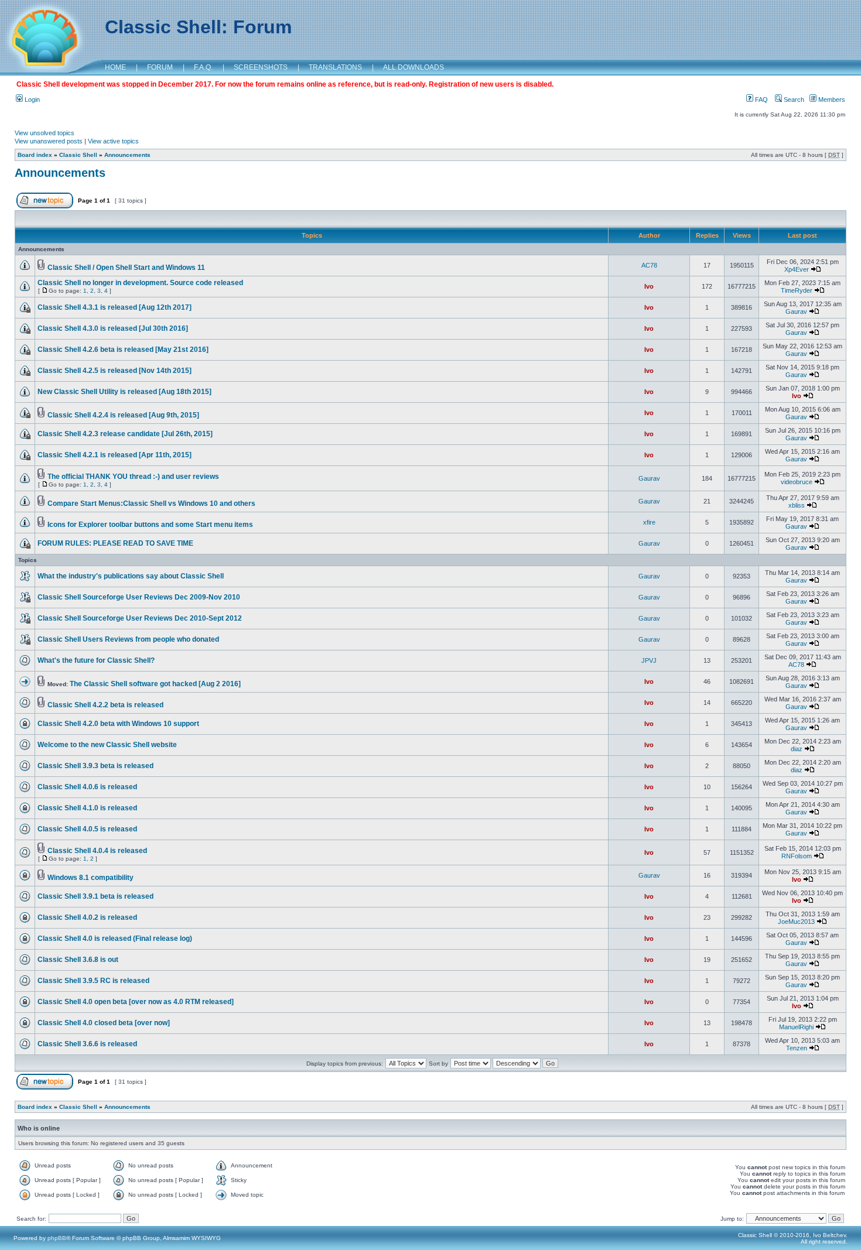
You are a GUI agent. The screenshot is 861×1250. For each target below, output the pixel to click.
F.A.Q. (203, 67)
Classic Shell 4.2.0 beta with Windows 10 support (118, 724)
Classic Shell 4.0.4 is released (97, 851)
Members (830, 99)
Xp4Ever (796, 269)
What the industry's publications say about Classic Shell (130, 576)
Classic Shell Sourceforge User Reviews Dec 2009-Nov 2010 (138, 597)
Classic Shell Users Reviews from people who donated (128, 639)
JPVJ (649, 660)
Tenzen (796, 1048)
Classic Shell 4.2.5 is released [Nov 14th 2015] (114, 371)
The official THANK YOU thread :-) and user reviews (133, 476)
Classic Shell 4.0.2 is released (87, 917)
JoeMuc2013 (796, 921)
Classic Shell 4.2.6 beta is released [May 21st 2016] (123, 349)
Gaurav (796, 311)
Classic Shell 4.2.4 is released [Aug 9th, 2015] (123, 415)
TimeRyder (796, 290)
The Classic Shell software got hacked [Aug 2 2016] (155, 684)
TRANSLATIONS (335, 67)
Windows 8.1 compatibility (90, 878)
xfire (649, 522)
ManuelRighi (796, 1026)
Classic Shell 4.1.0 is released (87, 808)
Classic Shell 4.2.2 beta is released (105, 705)
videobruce (796, 481)
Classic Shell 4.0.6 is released (87, 787)
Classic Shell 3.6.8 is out (77, 960)
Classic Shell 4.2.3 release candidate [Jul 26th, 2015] (125, 434)
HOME (115, 67)
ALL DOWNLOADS (413, 67)
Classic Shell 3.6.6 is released (87, 1044)
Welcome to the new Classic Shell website (107, 745)
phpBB (56, 1238)
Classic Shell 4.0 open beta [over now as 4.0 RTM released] (135, 1002)
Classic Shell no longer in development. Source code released (140, 283)
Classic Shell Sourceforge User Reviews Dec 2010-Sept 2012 (139, 618)
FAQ (760, 99)
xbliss (796, 505)
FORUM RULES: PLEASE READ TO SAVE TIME (115, 543)
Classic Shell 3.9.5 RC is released (93, 981)
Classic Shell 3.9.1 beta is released (95, 896)
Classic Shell (78, 155)
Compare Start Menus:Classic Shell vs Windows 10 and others (151, 503)
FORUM (160, 67)
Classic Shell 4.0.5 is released (87, 829)
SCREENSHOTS (261, 67)
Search (793, 99)
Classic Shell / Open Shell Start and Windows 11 (126, 267)
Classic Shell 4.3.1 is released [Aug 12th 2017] (114, 307)
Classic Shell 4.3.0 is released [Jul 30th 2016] (112, 328)
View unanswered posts (49, 141)
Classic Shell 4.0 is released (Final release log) (114, 938)
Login (31, 99)
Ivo (649, 286)
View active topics (113, 141)
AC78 (649, 265)
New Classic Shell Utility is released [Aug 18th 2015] (124, 392)
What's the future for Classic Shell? (96, 660)
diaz (796, 748)
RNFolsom (796, 855)
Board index (35, 155)
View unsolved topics (44, 132)
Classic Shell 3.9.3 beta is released (95, 766)
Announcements (127, 155)
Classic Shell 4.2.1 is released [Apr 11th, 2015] (114, 455)
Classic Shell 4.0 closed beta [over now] (103, 1023)
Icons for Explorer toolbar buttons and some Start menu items (150, 524)
